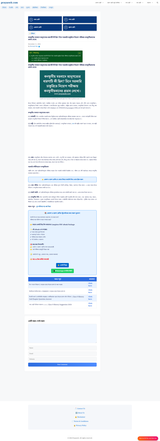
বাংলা (22, 7)
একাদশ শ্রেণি (98, 3)
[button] (157, 3)
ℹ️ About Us (80, 413)
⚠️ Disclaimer (80, 417)
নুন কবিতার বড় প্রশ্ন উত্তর (43, 206)
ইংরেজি (11, 7)
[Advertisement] (62, 143)
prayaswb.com (9, 3)
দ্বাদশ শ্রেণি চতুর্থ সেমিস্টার (113, 3)
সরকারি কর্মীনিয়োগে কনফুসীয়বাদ (40, 60)
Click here (90, 284)
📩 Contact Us (80, 408)
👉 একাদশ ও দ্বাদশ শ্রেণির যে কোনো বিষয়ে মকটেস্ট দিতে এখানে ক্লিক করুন (62, 179)
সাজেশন (149, 3)
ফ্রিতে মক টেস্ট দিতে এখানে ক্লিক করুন (147, 438)
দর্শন (17, 7)
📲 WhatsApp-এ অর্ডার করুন (62, 271)
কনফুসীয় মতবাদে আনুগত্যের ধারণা (41, 58)
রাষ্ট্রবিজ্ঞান (35, 7)
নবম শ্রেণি (138, 3)
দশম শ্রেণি (128, 3)
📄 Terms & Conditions (80, 421)
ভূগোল (28, 7)
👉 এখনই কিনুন (62, 265)
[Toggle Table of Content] (78, 53)
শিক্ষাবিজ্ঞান (43, 7)
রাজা (73, 123)
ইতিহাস (4, 7)
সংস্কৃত (51, 7)
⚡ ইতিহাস (32, 34)
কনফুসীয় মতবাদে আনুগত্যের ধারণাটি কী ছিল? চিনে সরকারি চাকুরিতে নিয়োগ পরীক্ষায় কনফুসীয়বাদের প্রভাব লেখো (56, 56)
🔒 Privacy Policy (80, 425)
